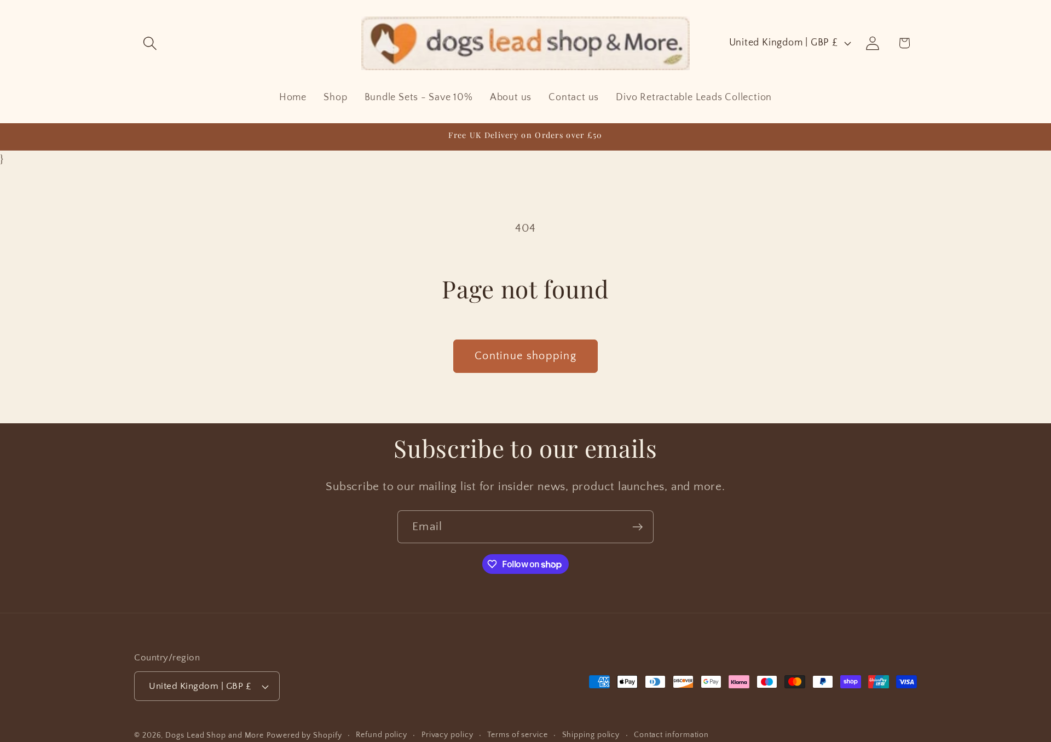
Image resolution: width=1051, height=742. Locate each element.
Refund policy (381, 735)
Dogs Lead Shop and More (214, 735)
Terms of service (517, 735)
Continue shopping (525, 356)
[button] (149, 43)
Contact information (671, 735)
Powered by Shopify (304, 735)
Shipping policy (591, 735)
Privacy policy (447, 735)
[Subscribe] (637, 527)
